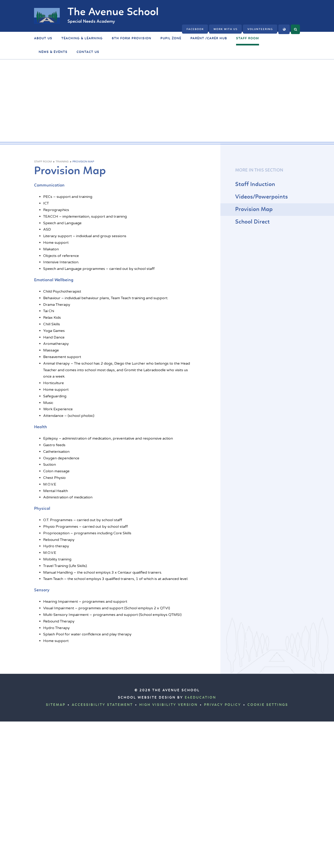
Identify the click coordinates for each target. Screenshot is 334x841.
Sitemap (55, 705)
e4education (200, 697)
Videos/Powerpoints (261, 197)
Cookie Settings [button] (267, 705)
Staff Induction (255, 185)
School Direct (252, 222)
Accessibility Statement (102, 705)
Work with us (226, 29)
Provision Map (83, 161)
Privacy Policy (222, 705)
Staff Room (43, 161)
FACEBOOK (195, 29)
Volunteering (260, 29)
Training (62, 161)
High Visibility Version (168, 705)
